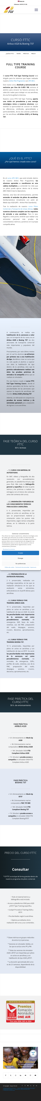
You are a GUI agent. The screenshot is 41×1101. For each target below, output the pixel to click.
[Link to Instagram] (30, 1075)
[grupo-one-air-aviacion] (17, 10)
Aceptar (20, 553)
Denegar (20, 558)
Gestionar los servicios (9, 549)
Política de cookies (9, 567)
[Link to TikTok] (33, 1085)
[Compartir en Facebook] (5, 1075)
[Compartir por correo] (25, 1075)
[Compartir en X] (10, 1075)
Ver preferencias (20, 563)
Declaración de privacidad (22, 567)
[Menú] (35, 10)
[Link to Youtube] (35, 1075)
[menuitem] (21, 1)
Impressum (33, 567)
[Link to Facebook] (22, 1085)
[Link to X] (30, 1085)
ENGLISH (21, 1)
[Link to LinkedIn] (36, 1085)
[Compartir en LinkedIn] (20, 1075)
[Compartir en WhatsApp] (15, 1075)
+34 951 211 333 (23, 4)
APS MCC (31, 81)
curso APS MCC (13, 178)
